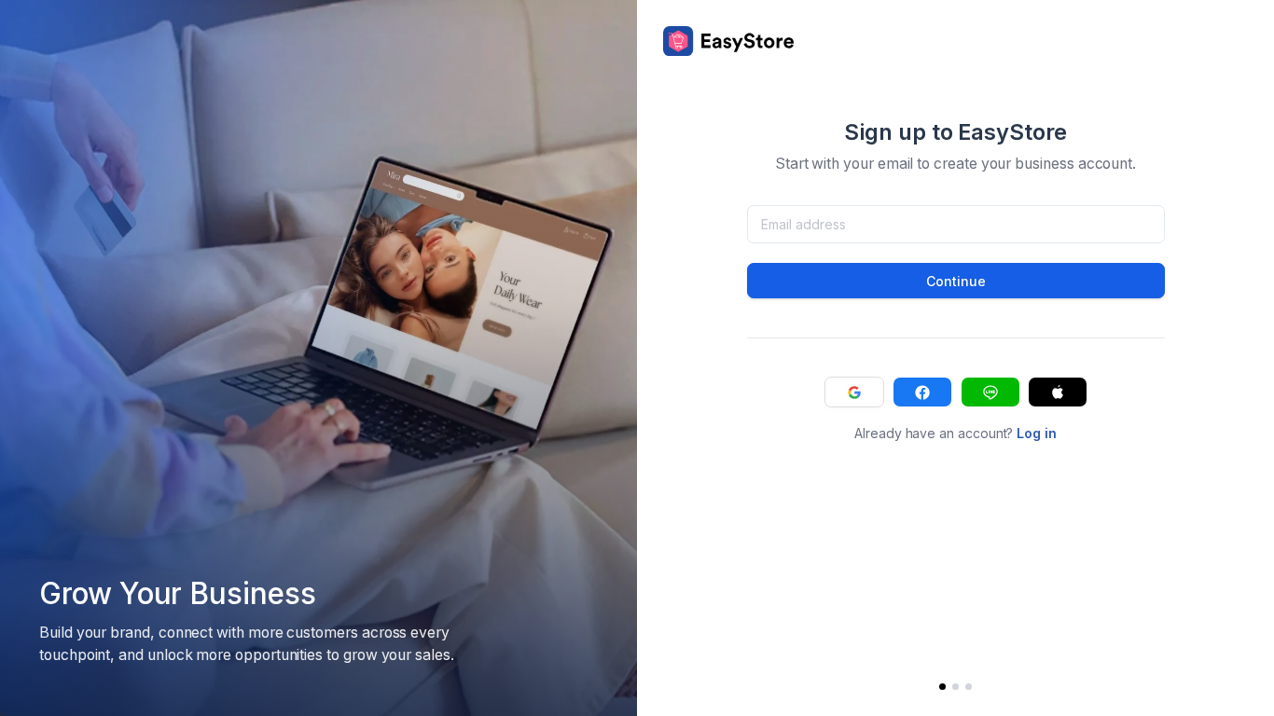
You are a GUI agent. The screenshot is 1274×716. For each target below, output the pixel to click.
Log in (1037, 433)
